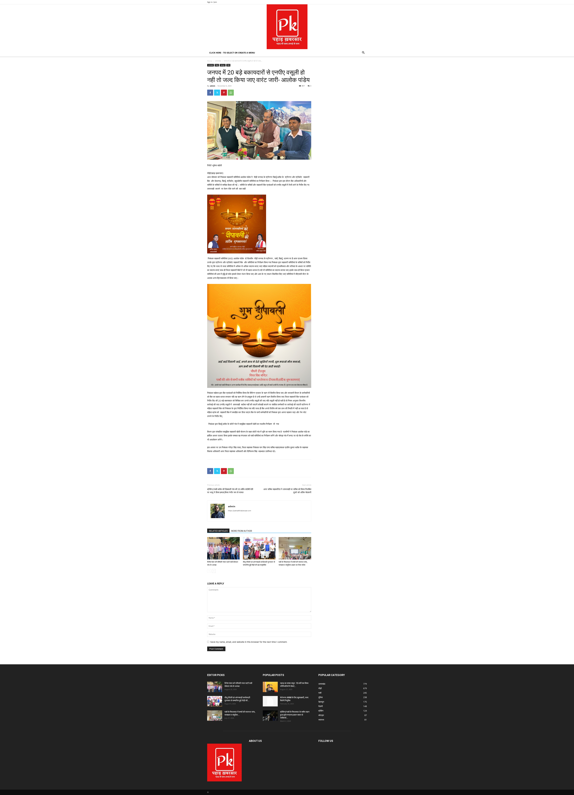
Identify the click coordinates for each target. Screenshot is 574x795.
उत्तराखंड (218, 61)
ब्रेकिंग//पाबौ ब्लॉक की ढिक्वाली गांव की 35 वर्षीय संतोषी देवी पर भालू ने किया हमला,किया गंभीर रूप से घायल (230, 491)
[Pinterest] (224, 93)
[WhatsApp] (231, 93)
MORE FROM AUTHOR (241, 531)
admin (212, 86)
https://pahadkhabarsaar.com (239, 511)
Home (209, 61)
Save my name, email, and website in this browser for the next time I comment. (248, 642)
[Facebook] (210, 93)
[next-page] (214, 571)
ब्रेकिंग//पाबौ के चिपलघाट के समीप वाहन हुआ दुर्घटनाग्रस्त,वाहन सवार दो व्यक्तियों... (294, 715)
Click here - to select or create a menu (232, 52)
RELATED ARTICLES (218, 531)
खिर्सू (217, 65)
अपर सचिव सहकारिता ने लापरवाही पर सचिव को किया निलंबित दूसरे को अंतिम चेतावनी (287, 491)
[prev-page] (209, 571)
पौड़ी (228, 65)
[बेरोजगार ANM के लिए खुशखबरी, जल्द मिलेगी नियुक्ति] (270, 701)
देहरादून (223, 65)
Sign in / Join (212, 2)
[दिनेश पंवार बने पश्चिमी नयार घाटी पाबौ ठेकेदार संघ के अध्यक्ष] (223, 548)
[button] (363, 53)
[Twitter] (217, 93)
